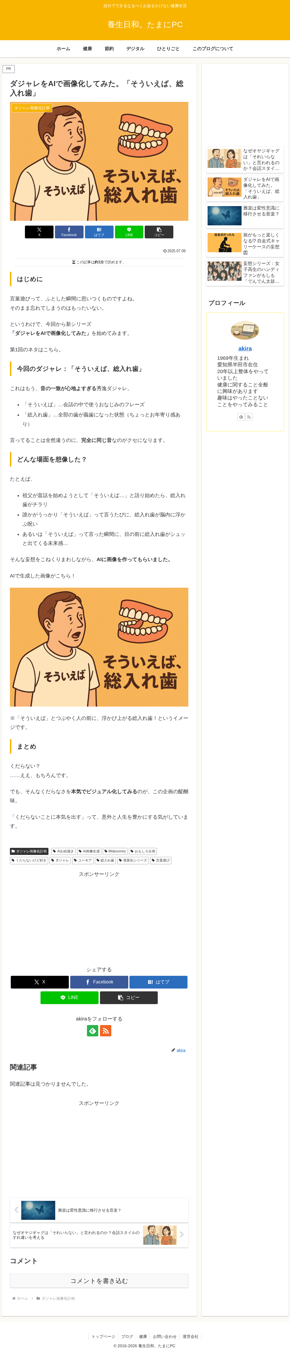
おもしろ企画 (145, 851)
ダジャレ (62, 860)
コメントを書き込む (99, 1280)
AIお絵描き (65, 851)
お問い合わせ (165, 1336)
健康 (143, 1336)
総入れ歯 (107, 860)
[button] (159, 232)
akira (245, 348)
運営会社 (191, 1336)
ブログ (127, 1336)
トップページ (103, 1336)
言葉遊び (163, 860)
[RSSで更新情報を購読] (105, 1030)
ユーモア (85, 860)
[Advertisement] (99, 918)
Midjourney (117, 851)
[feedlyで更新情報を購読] (92, 1030)
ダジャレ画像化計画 (31, 851)
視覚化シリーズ (135, 860)
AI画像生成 (91, 851)
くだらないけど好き (31, 860)
